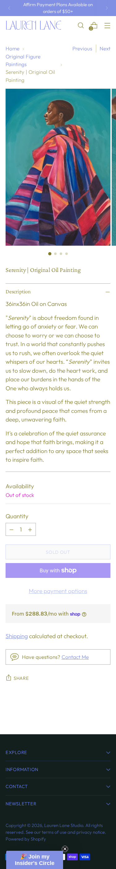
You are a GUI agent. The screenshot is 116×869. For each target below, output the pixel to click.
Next (105, 48)
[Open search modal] (80, 25)
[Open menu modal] (107, 25)
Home (12, 48)
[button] (34, 860)
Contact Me (75, 657)
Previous (82, 48)
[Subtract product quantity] (11, 529)
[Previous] (9, 8)
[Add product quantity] (30, 529)
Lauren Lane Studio (63, 825)
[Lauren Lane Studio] (33, 25)
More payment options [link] (58, 591)
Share (21, 678)
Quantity (17, 516)
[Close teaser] (65, 849)
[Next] (107, 8)
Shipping (17, 636)
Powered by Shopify (26, 839)
